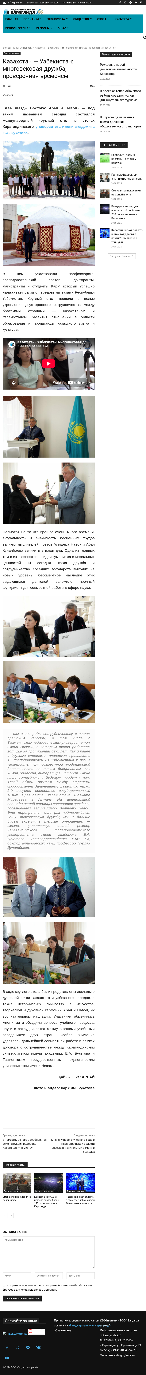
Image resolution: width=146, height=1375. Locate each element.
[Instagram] (125, 3)
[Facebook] (120, 3)
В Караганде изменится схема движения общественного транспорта (120, 121)
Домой (7, 47)
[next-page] (11, 1215)
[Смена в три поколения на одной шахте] (17, 1183)
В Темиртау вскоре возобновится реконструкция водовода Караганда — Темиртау (25, 1143)
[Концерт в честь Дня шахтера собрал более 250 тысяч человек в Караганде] (48, 1183)
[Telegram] (131, 3)
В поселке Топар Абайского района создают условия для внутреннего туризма (120, 95)
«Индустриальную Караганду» (90, 1325)
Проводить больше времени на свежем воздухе (123, 158)
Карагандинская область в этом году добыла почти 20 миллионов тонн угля (80, 1200)
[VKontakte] (136, 3)
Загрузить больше (120, 256)
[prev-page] (5, 1215)
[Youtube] (141, 3)
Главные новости (23, 47)
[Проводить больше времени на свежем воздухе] (105, 157)
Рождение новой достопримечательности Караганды (118, 69)
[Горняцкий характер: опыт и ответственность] (105, 177)
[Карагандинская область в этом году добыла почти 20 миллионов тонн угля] (80, 1183)
